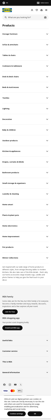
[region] (25, 407)
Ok (35, 414)
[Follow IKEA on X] (21, 385)
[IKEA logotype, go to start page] (7, 10)
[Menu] (46, 10)
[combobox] (22, 17)
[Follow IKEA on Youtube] (15, 385)
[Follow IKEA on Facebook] (4, 385)
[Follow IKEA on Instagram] (10, 385)
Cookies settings (16, 414)
